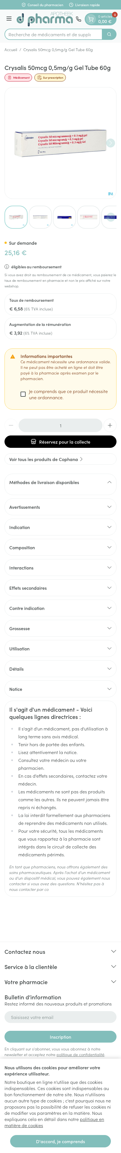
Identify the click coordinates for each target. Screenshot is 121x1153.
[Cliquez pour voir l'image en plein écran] (60, 143)
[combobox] (53, 34)
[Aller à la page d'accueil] (44, 19)
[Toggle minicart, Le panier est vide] (91, 19)
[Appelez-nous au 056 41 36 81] (78, 19)
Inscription (60, 1037)
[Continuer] (110, 143)
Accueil (11, 49)
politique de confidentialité (80, 1054)
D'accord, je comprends (60, 1141)
